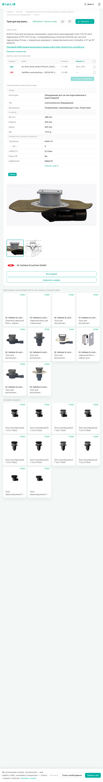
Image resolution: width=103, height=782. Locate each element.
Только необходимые (72, 775)
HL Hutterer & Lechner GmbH (31, 265)
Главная (10, 12)
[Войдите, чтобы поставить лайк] (62, 21)
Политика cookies (28, 778)
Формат (13, 61)
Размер (65, 61)
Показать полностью (16, 51)
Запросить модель (51, 280)
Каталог (19, 12)
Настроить (54, 775)
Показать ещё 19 (51, 166)
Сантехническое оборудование (19, 15)
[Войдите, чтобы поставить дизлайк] (69, 21)
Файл (25, 61)
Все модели (51, 274)
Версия (80, 61)
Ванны (36, 15)
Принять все (93, 775)
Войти (91, 4)
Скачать (85, 21)
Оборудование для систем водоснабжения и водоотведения (50, 12)
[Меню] (98, 4)
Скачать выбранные (84, 79)
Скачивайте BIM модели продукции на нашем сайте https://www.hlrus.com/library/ (45, 47)
